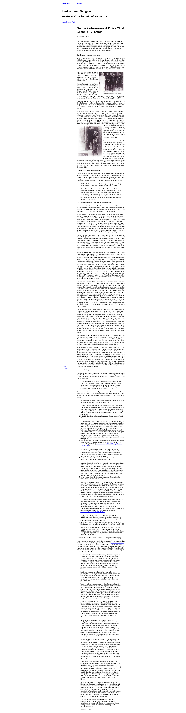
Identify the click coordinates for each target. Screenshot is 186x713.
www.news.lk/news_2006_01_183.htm (93, 512)
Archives (65, 368)
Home (64, 366)
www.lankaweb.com (117, 543)
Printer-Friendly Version (69, 22)
